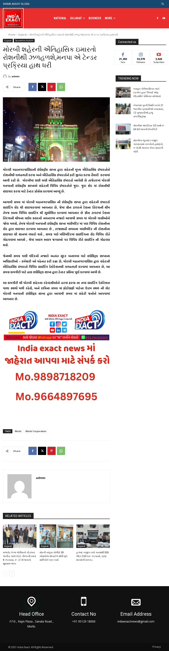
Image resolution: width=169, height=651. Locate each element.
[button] (163, 4)
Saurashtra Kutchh (24, 40)
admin (16, 76)
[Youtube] (163, 18)
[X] (42, 87)
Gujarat (22, 34)
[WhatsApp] (61, 87)
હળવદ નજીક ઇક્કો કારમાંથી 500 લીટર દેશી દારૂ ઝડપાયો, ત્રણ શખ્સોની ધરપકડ (92, 556)
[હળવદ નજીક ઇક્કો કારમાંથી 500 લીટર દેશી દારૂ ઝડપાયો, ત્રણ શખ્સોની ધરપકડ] (93, 536)
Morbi (18, 431)
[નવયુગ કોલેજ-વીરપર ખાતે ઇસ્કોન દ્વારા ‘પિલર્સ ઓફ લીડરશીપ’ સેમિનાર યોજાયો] (123, 92)
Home (11, 34)
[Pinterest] (51, 87)
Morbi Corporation (36, 431)
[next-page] (12, 573)
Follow (141, 53)
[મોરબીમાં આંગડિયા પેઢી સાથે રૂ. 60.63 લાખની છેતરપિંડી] (123, 129)
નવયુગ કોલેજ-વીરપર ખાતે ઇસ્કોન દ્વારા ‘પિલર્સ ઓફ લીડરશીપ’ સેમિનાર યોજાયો (147, 92)
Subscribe (159, 53)
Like (123, 53)
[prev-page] (5, 573)
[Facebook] (157, 18)
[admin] (5, 76)
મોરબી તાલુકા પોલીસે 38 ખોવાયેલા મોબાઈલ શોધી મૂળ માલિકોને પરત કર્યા (53, 556)
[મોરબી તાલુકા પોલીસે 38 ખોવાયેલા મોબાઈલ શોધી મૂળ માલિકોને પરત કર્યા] (56, 536)
